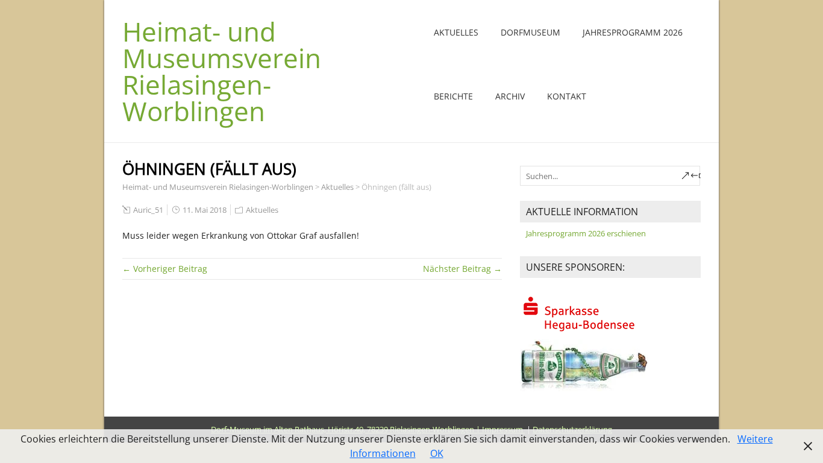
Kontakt (566, 96)
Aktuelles (456, 32)
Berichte (453, 96)
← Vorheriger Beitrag (164, 268)
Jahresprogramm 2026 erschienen (586, 233)
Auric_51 (148, 209)
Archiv (510, 96)
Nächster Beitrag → (462, 268)
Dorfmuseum (530, 32)
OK (436, 453)
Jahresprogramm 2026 (633, 32)
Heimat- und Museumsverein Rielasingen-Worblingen (221, 71)
